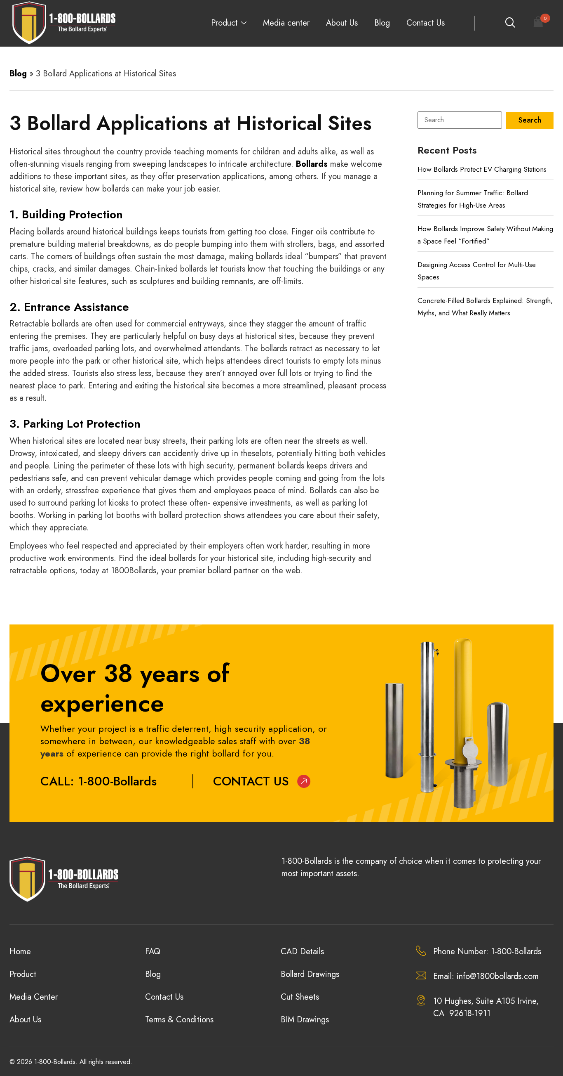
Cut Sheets (300, 997)
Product (224, 23)
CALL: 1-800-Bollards (98, 781)
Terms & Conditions (179, 1020)
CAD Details (302, 952)
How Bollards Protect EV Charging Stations (482, 169)
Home (20, 952)
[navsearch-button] (510, 23)
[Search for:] (460, 120)
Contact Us (425, 23)
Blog (382, 23)
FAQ (152, 952)
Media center (286, 23)
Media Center (33, 997)
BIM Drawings (305, 1020)
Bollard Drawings (310, 974)
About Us (342, 23)
